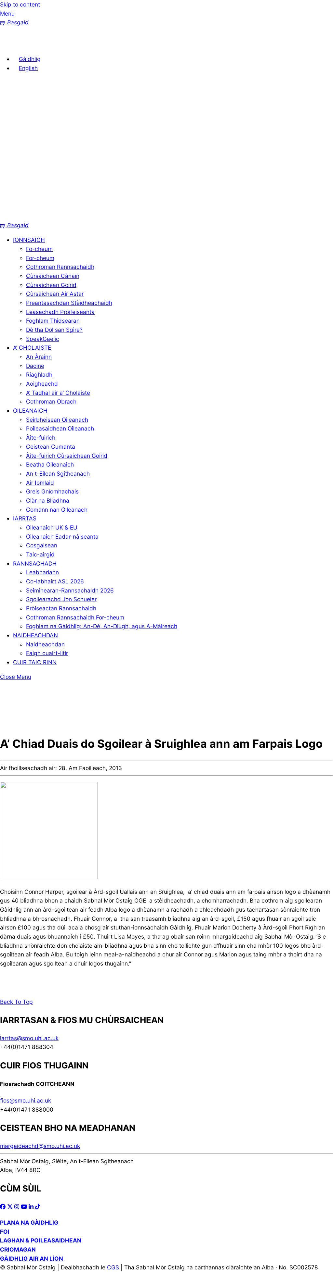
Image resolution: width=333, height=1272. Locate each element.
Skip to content (20, 4)
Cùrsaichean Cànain (52, 275)
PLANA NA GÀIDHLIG (29, 1222)
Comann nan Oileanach (56, 509)
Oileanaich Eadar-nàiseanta (62, 536)
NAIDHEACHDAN (35, 635)
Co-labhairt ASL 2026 (55, 581)
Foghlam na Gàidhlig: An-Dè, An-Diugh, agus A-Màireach (101, 626)
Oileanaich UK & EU (51, 527)
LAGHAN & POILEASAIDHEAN (40, 1240)
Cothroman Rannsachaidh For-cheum (75, 617)
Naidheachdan (45, 644)
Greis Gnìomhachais (52, 491)
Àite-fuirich (40, 437)
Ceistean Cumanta (50, 446)
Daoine (35, 365)
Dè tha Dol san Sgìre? (54, 329)
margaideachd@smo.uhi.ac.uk (40, 1145)
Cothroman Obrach (51, 401)
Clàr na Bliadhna (47, 500)
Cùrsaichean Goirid (51, 284)
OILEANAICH (30, 410)
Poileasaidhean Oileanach (60, 428)
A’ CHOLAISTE (32, 347)
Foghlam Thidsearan (53, 320)
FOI (4, 1231)
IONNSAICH (29, 239)
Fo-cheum (39, 248)
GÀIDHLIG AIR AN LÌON (31, 1258)
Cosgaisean (41, 545)
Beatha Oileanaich (50, 464)
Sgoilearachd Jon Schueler (61, 599)
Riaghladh (39, 374)
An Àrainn (39, 356)
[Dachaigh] (10, 44)
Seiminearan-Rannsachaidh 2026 (70, 590)
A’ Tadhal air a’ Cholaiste (58, 392)
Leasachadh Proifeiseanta (60, 311)
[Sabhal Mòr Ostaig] (166, 216)
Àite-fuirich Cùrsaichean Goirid (66, 455)
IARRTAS (24, 518)
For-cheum (40, 258)
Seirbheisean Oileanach (57, 419)
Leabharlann (42, 572)
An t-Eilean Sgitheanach (58, 473)
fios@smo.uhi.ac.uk (25, 1100)
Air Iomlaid (40, 482)
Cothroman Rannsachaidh (60, 266)
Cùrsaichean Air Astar (55, 293)
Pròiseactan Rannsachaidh (61, 608)
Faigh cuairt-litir (47, 653)
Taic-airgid (40, 554)
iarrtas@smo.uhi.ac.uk (29, 1038)
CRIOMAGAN (18, 1249)
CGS (113, 1267)
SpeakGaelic (42, 338)
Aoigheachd (42, 383)
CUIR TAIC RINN (35, 662)
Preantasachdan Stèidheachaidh (69, 302)
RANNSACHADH (35, 563)
